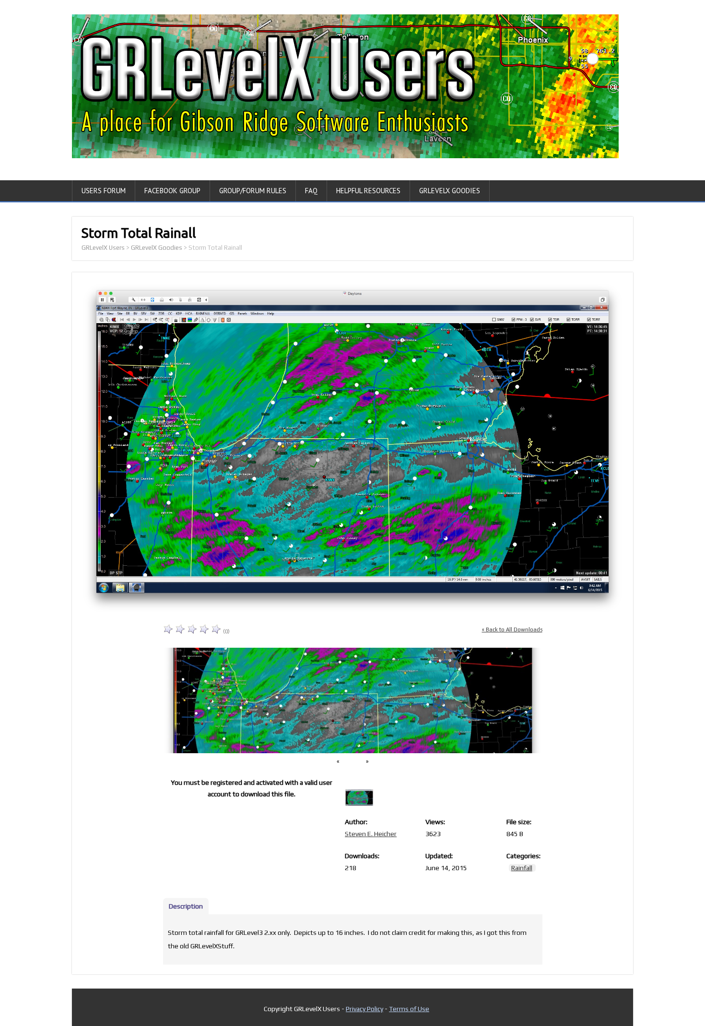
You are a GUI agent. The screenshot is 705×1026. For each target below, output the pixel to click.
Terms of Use (409, 1009)
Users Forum (104, 190)
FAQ (311, 190)
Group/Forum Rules (252, 190)
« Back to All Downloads (512, 629)
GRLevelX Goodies (449, 190)
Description (186, 906)
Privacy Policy (364, 1009)
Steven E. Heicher (371, 834)
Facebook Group (172, 190)
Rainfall (521, 868)
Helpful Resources (368, 190)
